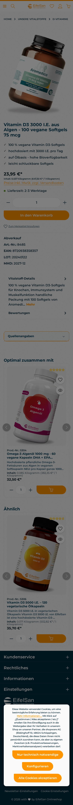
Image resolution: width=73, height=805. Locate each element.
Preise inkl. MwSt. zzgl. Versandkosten (34, 183)
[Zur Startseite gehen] (36, 6)
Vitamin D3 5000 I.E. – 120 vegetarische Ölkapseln (27, 604)
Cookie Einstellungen (55, 791)
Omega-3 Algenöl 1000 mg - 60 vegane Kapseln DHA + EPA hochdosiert (31, 456)
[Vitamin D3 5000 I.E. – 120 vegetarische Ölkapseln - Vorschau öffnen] (60, 539)
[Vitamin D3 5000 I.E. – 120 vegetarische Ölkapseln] (36, 555)
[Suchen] (13, 6)
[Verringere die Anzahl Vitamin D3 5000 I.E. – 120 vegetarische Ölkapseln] (11, 638)
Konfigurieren (37, 766)
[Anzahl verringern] (8, 202)
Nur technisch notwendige (37, 754)
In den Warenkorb (36, 215)
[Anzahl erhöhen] (64, 202)
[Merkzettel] (52, 6)
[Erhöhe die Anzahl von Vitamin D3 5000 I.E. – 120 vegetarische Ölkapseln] (30, 638)
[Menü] (4, 6)
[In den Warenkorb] (51, 490)
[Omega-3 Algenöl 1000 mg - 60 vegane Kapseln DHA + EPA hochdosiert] (36, 406)
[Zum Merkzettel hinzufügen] (60, 379)
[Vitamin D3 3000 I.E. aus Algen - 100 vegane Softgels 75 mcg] (36, 74)
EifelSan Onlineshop (49, 799)
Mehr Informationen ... (29, 715)
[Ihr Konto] (60, 6)
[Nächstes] (66, 427)
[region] (36, 74)
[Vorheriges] (6, 427)
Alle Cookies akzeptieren (38, 778)
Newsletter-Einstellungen (21, 791)
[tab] (37, 291)
